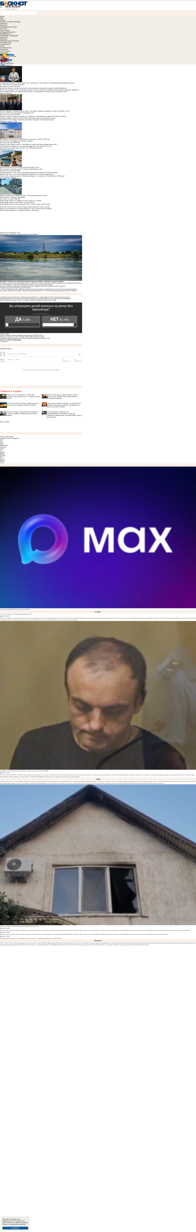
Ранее (18, 359)
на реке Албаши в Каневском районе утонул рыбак (40, 300)
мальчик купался (37, 283)
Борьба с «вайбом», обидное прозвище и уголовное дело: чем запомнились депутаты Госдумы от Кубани (33, 116)
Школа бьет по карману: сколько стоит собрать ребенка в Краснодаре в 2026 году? (120, 781)
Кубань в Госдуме (5, 93)
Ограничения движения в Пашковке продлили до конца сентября (154, 943)
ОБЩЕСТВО (4, 37)
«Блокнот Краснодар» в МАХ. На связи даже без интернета (15, 609)
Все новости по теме (6, 86)
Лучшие (10, 359)
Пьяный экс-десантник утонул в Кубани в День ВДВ (16, 337)
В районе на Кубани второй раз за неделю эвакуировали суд (35, 944)
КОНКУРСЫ (3, 25)
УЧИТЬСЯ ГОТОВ (10, 56)
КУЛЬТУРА (3, 29)
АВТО (1, 18)
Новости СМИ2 (4, 422)
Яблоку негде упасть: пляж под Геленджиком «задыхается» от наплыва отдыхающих (26, 174)
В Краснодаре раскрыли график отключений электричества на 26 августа (62, 943)
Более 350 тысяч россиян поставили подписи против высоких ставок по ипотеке (176, 618)
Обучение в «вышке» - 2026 (8, 121)
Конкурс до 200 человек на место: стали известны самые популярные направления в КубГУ (28, 144)
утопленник (3, 341)
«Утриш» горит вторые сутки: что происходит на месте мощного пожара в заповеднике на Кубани (99, 930)
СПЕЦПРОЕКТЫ (5, 44)
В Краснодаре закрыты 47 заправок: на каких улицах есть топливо (20, 200)
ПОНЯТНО (15, 1228)
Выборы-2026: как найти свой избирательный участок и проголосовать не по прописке (56, 619)
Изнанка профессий (6, 65)
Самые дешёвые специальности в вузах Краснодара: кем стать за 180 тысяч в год (25, 146)
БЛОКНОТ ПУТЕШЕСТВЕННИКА (10, 22)
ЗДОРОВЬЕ (3, 23)
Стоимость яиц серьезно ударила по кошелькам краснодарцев (152, 934)
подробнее (15, 438)
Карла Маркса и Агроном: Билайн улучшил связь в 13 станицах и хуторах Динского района (62, 783)
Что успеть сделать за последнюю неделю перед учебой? (17, 614)
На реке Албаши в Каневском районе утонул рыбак (16, 335)
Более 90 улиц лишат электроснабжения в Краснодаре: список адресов (135, 618)
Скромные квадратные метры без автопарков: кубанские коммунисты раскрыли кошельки (28, 118)
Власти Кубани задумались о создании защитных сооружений (20, 776)
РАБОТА (11, 55)
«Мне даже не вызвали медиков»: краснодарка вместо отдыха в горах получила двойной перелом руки (109, 943)
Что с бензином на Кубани (8, 177)
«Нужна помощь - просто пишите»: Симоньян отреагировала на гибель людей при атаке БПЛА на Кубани (122, 944)
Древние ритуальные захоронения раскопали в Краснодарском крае (98, 618)
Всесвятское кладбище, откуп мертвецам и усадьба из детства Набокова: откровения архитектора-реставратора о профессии (39, 90)
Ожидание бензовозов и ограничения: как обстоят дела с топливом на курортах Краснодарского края (89, 774)
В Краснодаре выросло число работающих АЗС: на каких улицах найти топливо (25, 204)
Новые (2, 359)
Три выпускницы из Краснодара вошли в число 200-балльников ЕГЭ (21, 148)
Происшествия (4, 233)
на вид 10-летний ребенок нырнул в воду (25, 284)
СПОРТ (2, 46)
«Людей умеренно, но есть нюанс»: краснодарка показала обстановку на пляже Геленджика (28, 172)
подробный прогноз (6, 438)
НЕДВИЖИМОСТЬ (6, 34)
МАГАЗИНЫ (10, 63)
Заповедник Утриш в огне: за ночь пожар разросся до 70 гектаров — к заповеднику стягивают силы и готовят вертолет (32, 938)
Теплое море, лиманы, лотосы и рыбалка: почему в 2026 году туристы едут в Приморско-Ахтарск (27, 781)
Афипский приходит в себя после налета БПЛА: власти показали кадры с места (73, 944)
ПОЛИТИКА (3, 39)
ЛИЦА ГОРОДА (5, 30)
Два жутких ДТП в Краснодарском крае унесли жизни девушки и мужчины (115, 934)
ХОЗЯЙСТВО (4, 49)
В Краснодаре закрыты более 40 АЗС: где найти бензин (17, 202)
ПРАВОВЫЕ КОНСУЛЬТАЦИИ (9, 41)
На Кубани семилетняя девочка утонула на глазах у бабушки (19, 338)
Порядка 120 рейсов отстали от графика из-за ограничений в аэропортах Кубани (59, 776)
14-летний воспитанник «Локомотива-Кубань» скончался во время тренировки (107, 783)
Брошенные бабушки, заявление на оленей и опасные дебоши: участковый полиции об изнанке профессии (33, 88)
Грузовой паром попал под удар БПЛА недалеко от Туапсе (17, 619)
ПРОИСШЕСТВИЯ (5, 42)
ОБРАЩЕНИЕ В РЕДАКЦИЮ (9, 35)
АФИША (2, 20)
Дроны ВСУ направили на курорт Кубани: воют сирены (80, 934)
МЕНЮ (2, 16)
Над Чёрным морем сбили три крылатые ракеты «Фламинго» (175, 930)
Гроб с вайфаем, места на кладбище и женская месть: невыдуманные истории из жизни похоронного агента (33, 91)
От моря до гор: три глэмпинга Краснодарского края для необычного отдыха (22, 943)
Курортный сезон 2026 (7, 149)
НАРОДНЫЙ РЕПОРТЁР (7, 32)
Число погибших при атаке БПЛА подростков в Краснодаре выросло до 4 (21, 926)
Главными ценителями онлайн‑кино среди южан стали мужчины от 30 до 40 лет (137, 774)
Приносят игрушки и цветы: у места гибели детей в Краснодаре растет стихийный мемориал (167, 781)
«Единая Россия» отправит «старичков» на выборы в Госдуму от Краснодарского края (27, 119)
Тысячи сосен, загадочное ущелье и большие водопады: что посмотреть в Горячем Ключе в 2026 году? (32, 176)
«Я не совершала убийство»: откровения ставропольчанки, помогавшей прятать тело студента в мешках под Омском (32, 774)
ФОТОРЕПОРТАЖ (5, 48)
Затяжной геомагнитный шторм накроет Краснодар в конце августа (147, 783)
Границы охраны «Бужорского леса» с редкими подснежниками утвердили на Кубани (75, 781)
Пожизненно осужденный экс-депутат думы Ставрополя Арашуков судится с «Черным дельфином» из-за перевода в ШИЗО (33, 934)
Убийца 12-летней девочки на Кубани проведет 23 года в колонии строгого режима (23, 770)
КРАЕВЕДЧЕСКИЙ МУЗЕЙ (8, 27)
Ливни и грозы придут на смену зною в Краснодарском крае (141, 930)
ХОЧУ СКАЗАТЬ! (5, 51)
